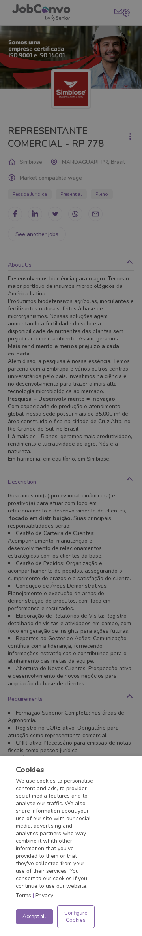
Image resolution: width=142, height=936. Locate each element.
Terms (23, 895)
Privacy (44, 895)
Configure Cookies (76, 917)
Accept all (34, 916)
